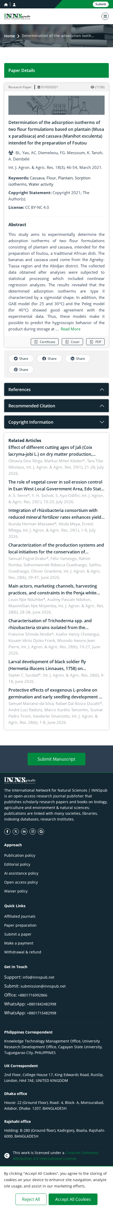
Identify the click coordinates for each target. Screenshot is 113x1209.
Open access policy (21, 882)
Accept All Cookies (73, 1199)
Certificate (47, 342)
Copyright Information (30, 422)
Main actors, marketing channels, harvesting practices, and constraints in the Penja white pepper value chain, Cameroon (52, 593)
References (19, 389)
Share (23, 358)
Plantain (65, 177)
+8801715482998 (41, 1012)
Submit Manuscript (56, 759)
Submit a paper (18, 934)
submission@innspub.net (43, 986)
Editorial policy (17, 864)
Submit (100, 4)
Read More (70, 328)
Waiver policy (16, 891)
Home (9, 35)
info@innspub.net (38, 977)
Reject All (31, 1199)
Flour (51, 177)
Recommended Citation (31, 406)
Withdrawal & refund (22, 951)
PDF (98, 342)
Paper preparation (20, 925)
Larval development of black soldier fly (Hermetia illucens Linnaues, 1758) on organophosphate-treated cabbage (47, 668)
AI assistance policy (21, 873)
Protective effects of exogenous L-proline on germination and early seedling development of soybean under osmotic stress (55, 697)
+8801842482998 (41, 1004)
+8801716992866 (32, 995)
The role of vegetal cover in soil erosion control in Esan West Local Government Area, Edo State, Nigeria (56, 489)
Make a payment (18, 943)
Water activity (41, 184)
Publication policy (19, 855)
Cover (75, 342)
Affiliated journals (19, 916)
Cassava (37, 177)
